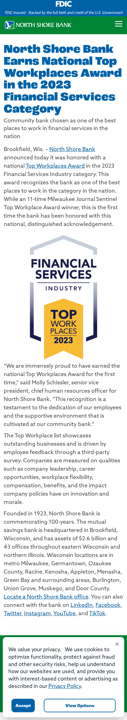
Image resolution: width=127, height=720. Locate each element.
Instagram (37, 614)
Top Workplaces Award (55, 166)
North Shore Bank (72, 150)
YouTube (64, 614)
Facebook (108, 605)
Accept (23, 706)
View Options (79, 706)
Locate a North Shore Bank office (46, 597)
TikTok (97, 614)
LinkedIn (82, 605)
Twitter (12, 614)
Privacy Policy (64, 686)
